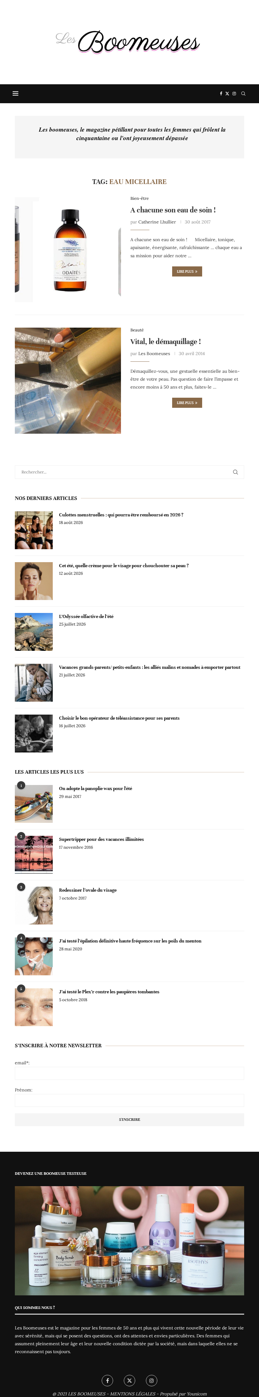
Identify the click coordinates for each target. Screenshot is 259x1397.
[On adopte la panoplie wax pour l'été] (34, 804)
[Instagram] (234, 94)
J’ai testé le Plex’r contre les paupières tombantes (109, 992)
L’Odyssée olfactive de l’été (86, 616)
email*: (22, 1063)
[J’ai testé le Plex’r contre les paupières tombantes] (34, 1007)
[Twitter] (227, 94)
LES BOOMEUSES (86, 1394)
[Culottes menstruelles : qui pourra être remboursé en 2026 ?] (34, 530)
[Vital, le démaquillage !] (68, 381)
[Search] (243, 94)
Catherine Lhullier (157, 222)
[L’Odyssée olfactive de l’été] (34, 632)
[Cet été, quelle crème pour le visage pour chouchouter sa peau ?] (34, 581)
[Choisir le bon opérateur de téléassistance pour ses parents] (34, 733)
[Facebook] (221, 94)
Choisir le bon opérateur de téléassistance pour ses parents (119, 718)
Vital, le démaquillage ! (165, 341)
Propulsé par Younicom (183, 1394)
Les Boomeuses (154, 353)
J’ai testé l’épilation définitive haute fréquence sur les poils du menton (130, 941)
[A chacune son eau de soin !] (68, 249)
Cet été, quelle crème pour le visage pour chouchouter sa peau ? (124, 565)
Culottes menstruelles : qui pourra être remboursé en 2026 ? (121, 515)
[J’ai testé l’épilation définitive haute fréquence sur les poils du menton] (34, 956)
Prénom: (24, 1090)
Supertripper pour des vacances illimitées (101, 839)
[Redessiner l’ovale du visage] (34, 905)
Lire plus (185, 271)
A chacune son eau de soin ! (173, 210)
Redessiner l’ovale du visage (88, 890)
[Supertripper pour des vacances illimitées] (34, 855)
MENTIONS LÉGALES (132, 1394)
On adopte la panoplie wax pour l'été (95, 788)
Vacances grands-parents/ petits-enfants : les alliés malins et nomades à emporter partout (149, 667)
